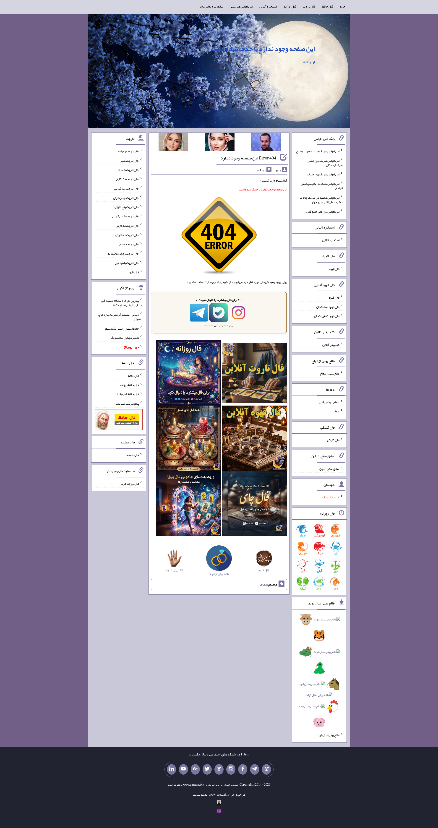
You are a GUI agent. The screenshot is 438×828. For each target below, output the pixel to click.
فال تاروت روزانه (128, 151)
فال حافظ (327, 6)
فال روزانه (290, 6)
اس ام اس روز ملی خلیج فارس (321, 211)
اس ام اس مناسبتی (241, 6)
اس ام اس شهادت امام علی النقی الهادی (322, 185)
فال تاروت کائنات (128, 170)
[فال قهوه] (254, 439)
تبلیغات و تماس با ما (211, 6)
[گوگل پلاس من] (195, 769)
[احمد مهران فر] (266, 143)
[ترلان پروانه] (220, 143)
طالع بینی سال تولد (328, 735)
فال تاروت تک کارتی (127, 179)
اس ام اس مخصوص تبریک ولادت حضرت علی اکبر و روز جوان (321, 199)
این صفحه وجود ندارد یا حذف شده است (263, 48)
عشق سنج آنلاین (329, 468)
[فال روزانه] (188, 374)
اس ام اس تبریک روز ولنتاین (322, 174)
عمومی (263, 584)
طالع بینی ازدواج (329, 373)
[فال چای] (254, 504)
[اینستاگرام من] (230, 769)
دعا (337, 411)
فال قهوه (334, 297)
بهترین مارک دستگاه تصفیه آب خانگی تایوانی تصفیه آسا (121, 302)
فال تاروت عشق (129, 244)
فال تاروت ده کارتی (127, 235)
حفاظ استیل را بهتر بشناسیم (122, 328)
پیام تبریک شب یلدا (127, 403)
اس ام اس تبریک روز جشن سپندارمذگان (325, 162)
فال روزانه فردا (129, 483)
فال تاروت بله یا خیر (127, 263)
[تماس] (219, 769)
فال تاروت (309, 6)
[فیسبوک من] (242, 769)
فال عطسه (132, 455)
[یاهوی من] (266, 769)
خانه (342, 6)
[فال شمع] (188, 439)
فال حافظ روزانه (129, 385)
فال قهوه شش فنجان (326, 316)
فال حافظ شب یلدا (128, 394)
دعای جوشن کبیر (329, 402)
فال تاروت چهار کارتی (126, 197)
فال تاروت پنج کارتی (127, 207)
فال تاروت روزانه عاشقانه (123, 253)
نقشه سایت (200, 794)
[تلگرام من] (254, 769)
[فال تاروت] (254, 374)
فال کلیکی (333, 440)
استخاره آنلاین (268, 6)
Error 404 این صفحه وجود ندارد (248, 157)
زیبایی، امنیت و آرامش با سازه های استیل (120, 316)
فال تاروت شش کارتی (125, 216)
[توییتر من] (207, 769)
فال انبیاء (333, 269)
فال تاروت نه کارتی (127, 225)
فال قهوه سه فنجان (327, 306)
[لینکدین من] (171, 769)
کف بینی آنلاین (330, 344)
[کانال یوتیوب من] (183, 769)
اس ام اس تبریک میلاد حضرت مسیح (317, 151)
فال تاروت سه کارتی (126, 188)
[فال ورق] (188, 504)
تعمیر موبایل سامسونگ (125, 337)
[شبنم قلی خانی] (173, 143)
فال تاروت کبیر (129, 160)
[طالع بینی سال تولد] (319, 672)
